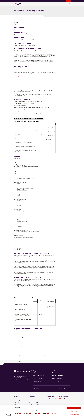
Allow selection (74, 411)
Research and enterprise (57, 3)
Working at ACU (17, 400)
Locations (50, 3)
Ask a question (36, 388)
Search (68, 3)
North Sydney (38, 398)
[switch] (30, 413)
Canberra (30, 404)
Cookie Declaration (52, 410)
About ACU (64, 3)
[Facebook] (47, 398)
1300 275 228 (62, 388)
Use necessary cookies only (74, 414)
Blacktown (30, 400)
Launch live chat (36, 381)
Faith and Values (17, 398)
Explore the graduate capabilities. (19, 76)
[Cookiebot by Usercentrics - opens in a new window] (8, 415)
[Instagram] (49, 398)
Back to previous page (20, 361)
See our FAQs (54, 381)
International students (39, 3)
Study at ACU (32, 3)
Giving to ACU (16, 402)
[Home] (18, 4)
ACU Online (37, 404)
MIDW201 (16, 39)
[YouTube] (52, 398)
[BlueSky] (55, 398)
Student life (46, 3)
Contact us (16, 404)
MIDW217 (29, 39)
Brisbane (30, 402)
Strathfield (37, 402)
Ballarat (30, 398)
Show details (54, 413)
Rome (37, 400)
